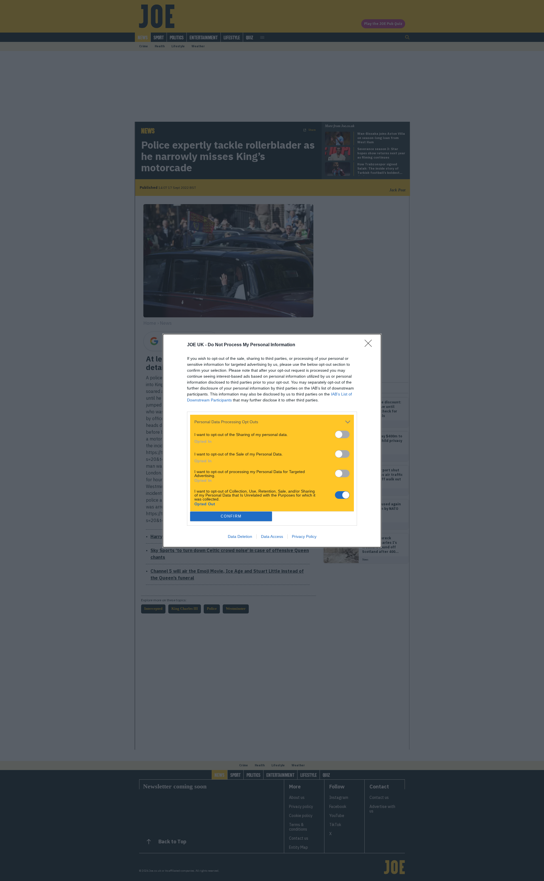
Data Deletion (240, 536)
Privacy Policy (304, 536)
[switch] (342, 434)
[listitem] (272, 422)
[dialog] (272, 440)
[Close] (370, 345)
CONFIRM (231, 516)
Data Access (272, 536)
